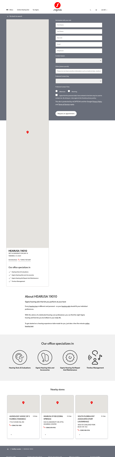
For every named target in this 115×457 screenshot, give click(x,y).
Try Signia (36, 10)
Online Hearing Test (23, 10)
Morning (74, 91)
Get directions (13, 260)
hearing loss (33, 306)
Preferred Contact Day (62, 76)
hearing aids (66, 306)
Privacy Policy (97, 102)
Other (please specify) (62, 66)
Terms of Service (64, 104)
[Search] (90, 10)
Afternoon (62, 91)
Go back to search (16, 16)
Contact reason (60, 56)
